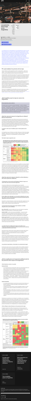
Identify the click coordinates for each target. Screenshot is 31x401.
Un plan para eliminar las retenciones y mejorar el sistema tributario (7, 360)
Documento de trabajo (12, 38)
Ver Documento (5, 42)
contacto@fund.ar (3, 395)
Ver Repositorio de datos (7, 44)
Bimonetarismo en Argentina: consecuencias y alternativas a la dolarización (22, 360)
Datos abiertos (4, 38)
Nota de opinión (5, 355)
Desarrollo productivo (17, 27)
